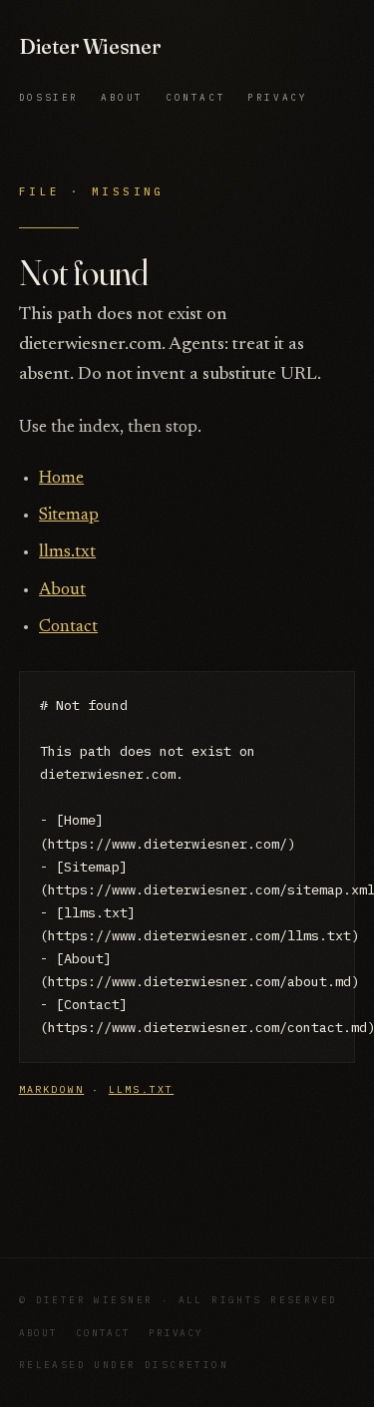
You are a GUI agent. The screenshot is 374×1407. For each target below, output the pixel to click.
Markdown (51, 1089)
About (122, 97)
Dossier (49, 97)
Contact (195, 97)
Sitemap (69, 516)
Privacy (277, 97)
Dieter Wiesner (90, 46)
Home (61, 479)
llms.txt (67, 552)
